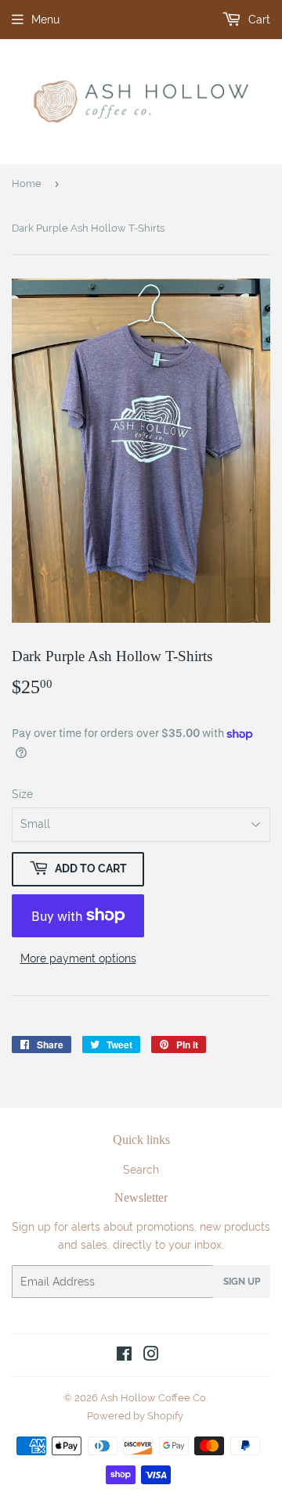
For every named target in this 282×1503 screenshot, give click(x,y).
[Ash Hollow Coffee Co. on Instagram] (151, 1356)
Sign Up (241, 1281)
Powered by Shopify (135, 1416)
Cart (257, 19)
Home (27, 183)
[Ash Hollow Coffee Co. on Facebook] (124, 1356)
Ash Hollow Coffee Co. (154, 1398)
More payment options (78, 958)
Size (22, 794)
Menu (45, 19)
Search (141, 1169)
